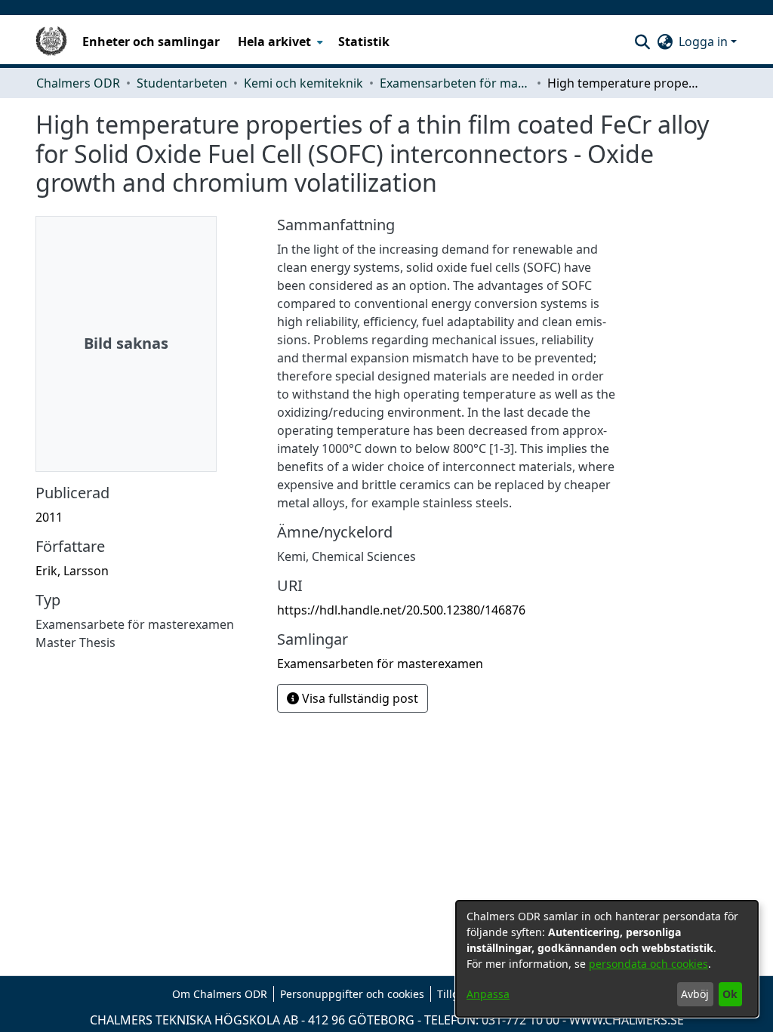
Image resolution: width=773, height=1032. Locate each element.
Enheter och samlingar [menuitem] (151, 41)
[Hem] (51, 41)
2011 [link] (49, 517)
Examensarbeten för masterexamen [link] (455, 83)
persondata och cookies (648, 964)
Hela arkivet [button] (274, 41)
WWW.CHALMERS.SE (626, 1020)
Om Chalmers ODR (219, 994)
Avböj (695, 994)
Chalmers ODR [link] (78, 83)
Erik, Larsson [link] (72, 570)
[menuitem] (279, 41)
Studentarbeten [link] (182, 83)
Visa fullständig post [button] (358, 698)
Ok (730, 994)
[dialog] (607, 959)
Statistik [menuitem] (364, 41)
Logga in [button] (705, 41)
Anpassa (488, 994)
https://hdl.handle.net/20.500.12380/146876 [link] (401, 610)
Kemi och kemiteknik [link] (303, 83)
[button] (642, 41)
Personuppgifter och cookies (352, 994)
